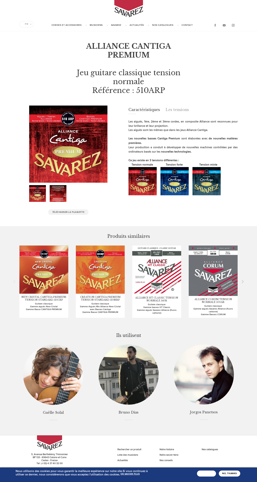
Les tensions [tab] (177, 109)
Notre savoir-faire (169, 454)
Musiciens (96, 25)
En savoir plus (130, 474)
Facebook (215, 25)
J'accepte (206, 473)
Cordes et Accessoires (67, 25)
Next (241, 281)
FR (26, 24)
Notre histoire (167, 449)
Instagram (233, 25)
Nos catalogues (162, 25)
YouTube (224, 25)
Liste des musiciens (127, 454)
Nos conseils (166, 460)
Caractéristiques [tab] (144, 109)
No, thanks (229, 473)
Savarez (116, 25)
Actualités (137, 25)
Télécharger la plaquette (68, 212)
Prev (15, 281)
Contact (187, 25)
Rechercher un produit (129, 449)
